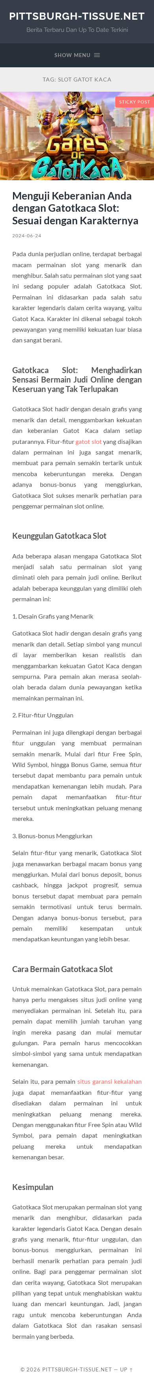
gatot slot (88, 441)
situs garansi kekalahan (109, 1081)
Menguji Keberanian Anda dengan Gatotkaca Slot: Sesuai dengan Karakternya (75, 208)
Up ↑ (126, 1369)
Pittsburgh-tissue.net (77, 16)
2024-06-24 (26, 235)
